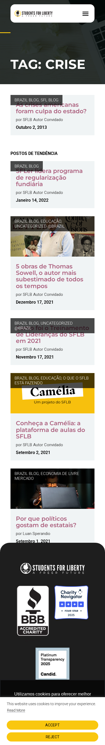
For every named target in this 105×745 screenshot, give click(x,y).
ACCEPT (52, 725)
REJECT (53, 737)
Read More (16, 710)
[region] (52, 721)
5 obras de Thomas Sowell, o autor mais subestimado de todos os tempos (49, 276)
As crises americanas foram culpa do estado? (51, 108)
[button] (85, 13)
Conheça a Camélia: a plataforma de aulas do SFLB (50, 430)
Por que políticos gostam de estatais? (46, 522)
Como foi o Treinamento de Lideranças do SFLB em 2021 (52, 334)
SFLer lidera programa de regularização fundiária (49, 177)
